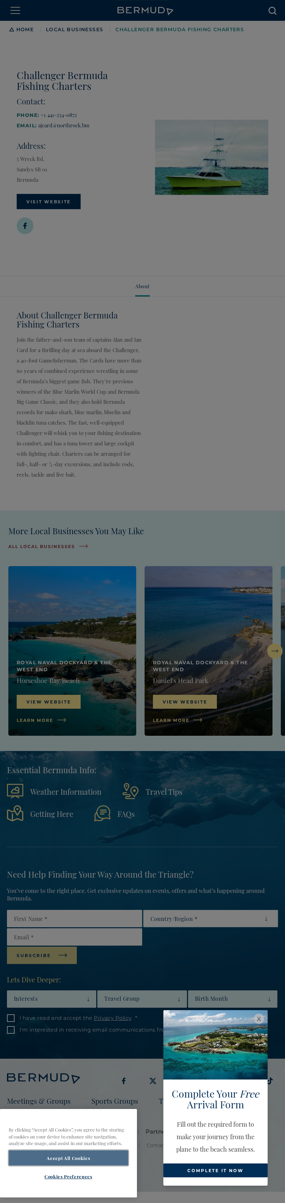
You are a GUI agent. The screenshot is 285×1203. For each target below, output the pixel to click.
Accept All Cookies (68, 1158)
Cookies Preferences (68, 1176)
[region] (68, 1153)
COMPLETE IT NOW (215, 1170)
